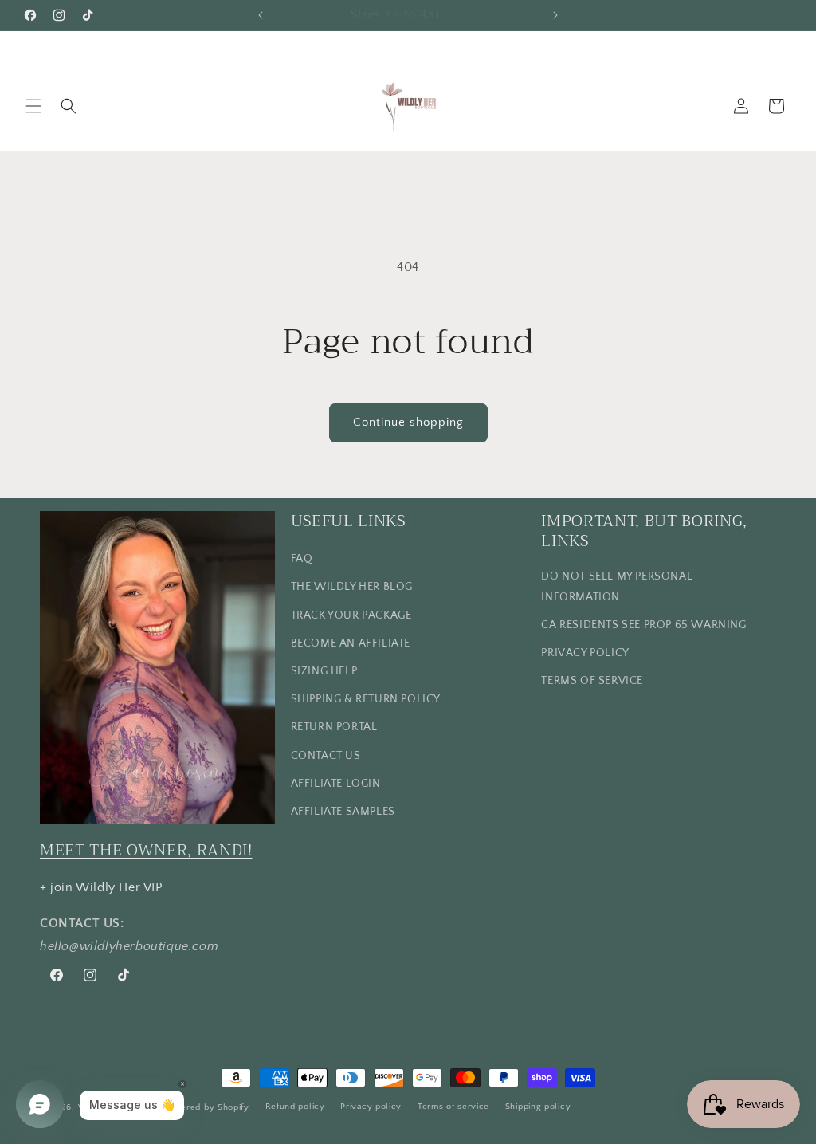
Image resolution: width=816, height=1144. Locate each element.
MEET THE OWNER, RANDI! (146, 850)
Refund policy (295, 1106)
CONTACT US (326, 755)
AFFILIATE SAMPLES (343, 811)
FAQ (302, 558)
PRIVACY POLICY (585, 653)
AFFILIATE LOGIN (336, 783)
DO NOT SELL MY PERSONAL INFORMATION (616, 586)
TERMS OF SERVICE (592, 680)
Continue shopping (408, 422)
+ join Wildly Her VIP (101, 887)
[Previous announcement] (260, 15)
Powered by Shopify (206, 1107)
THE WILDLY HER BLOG (352, 586)
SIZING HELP (324, 671)
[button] (33, 106)
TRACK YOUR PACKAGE (351, 615)
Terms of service (453, 1106)
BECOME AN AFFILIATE (350, 643)
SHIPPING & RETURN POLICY (366, 699)
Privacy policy (371, 1106)
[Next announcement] (555, 15)
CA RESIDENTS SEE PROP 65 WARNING (643, 625)
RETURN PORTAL (334, 727)
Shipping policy (538, 1106)
